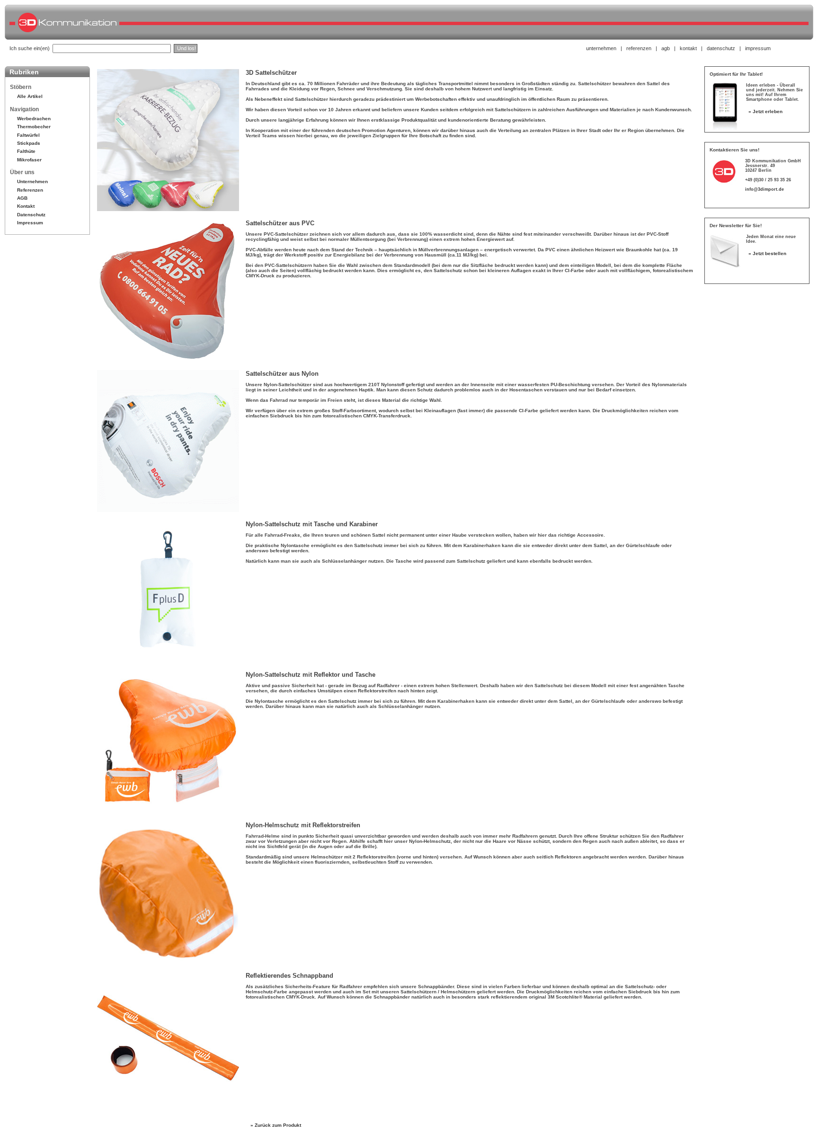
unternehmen (601, 48)
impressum (758, 48)
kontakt (688, 48)
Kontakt (26, 206)
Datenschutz (31, 214)
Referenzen (30, 190)
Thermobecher (34, 126)
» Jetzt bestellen (767, 253)
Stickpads (28, 143)
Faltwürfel (28, 135)
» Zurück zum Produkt (275, 1125)
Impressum (30, 222)
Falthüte (26, 151)
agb (665, 48)
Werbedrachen (34, 118)
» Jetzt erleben (765, 111)
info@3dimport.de (764, 189)
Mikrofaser (29, 159)
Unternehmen (32, 181)
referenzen (638, 48)
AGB (22, 198)
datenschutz (721, 48)
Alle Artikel (30, 96)
